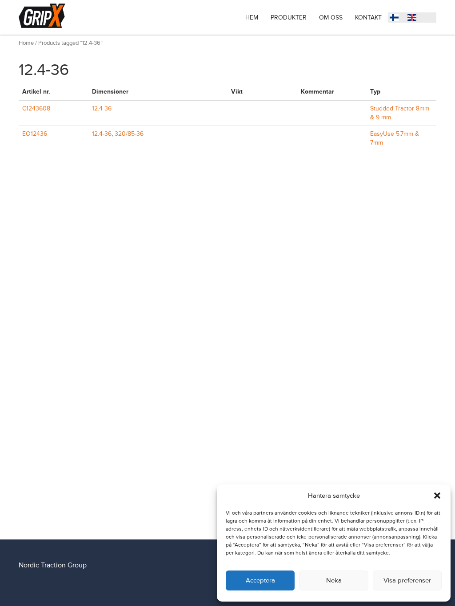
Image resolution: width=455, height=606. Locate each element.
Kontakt (368, 17)
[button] (437, 495)
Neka (334, 580)
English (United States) (414, 18)
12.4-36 (102, 108)
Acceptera (260, 580)
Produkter (289, 17)
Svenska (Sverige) (396, 18)
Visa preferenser (407, 580)
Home (26, 43)
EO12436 (34, 134)
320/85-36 (129, 134)
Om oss (331, 17)
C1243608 (36, 108)
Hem (251, 17)
